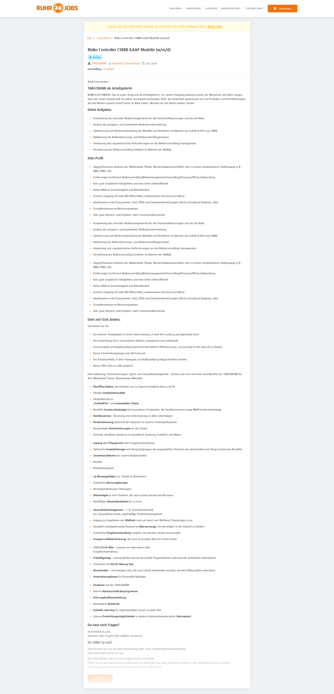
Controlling (103, 38)
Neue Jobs (215, 26)
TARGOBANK (99, 63)
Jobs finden (175, 8)
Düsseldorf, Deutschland (126, 63)
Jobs (89, 38)
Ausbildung (211, 8)
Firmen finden (193, 8)
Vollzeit (110, 69)
